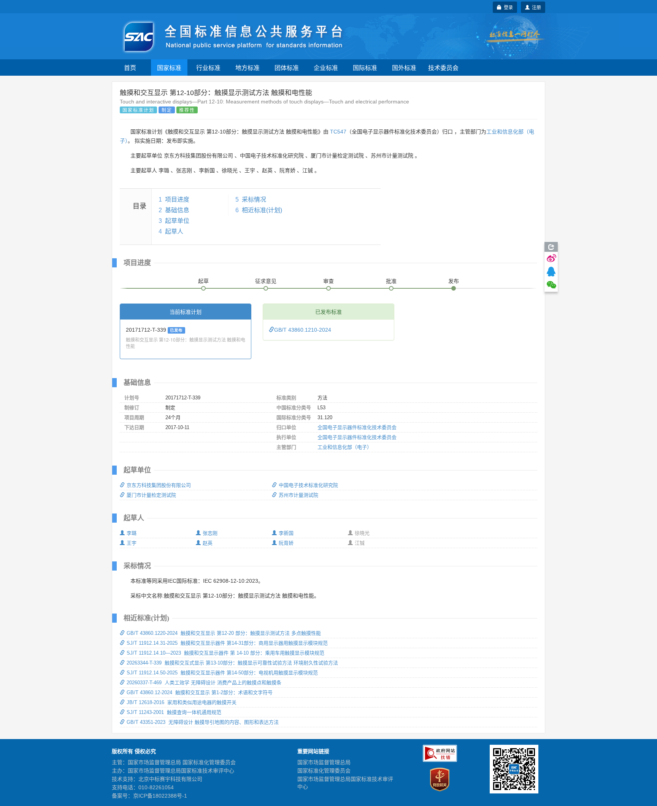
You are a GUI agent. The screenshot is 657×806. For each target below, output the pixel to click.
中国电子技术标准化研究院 (308, 485)
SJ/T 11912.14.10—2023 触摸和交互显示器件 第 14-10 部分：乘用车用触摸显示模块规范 (225, 653)
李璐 (131, 533)
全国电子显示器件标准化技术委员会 (357, 427)
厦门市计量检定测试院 (151, 495)
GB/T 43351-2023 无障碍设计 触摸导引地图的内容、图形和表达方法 (203, 722)
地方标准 (247, 67)
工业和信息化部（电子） (344, 447)
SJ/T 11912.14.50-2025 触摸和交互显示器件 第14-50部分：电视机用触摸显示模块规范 (222, 673)
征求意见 (265, 281)
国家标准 (169, 67)
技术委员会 (443, 67)
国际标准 (365, 67)
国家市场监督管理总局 (324, 762)
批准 (391, 281)
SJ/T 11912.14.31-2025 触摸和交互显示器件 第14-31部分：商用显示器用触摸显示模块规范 (227, 643)
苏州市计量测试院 (298, 495)
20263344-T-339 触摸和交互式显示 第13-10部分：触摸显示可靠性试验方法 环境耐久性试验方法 (232, 663)
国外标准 (404, 67)
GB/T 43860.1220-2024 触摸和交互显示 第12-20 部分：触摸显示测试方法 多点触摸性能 (224, 633)
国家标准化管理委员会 (324, 771)
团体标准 (287, 67)
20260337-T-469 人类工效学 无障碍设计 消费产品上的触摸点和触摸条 (204, 682)
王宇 (131, 543)
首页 (130, 67)
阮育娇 (286, 543)
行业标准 (208, 67)
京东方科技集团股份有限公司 (159, 485)
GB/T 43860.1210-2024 (302, 330)
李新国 (286, 533)
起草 (203, 281)
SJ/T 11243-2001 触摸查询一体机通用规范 (174, 712)
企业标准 (326, 67)
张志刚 (210, 533)
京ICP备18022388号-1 (160, 796)
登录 (507, 7)
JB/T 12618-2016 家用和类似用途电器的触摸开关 (181, 702)
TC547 (338, 132)
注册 (535, 7)
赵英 (208, 543)
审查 (328, 281)
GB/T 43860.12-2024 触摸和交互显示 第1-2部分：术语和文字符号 (200, 692)
